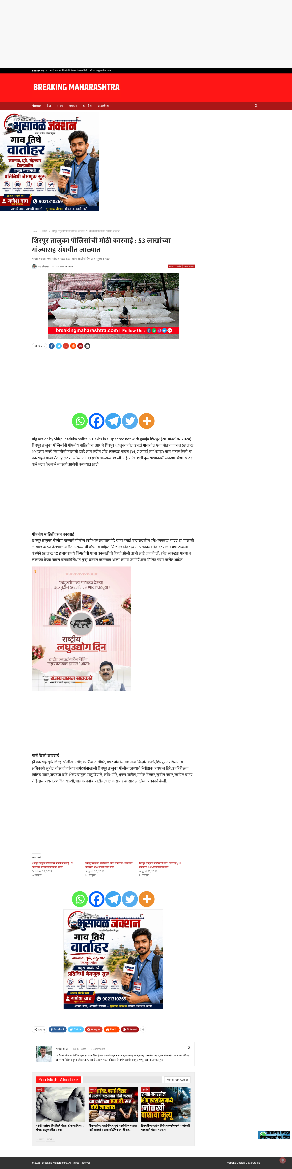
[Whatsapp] (80, 421)
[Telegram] (113, 421)
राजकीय (103, 106)
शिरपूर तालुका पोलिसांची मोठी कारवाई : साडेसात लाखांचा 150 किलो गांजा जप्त (108, 865)
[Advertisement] (146, 34)
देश (49, 106)
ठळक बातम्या (189, 266)
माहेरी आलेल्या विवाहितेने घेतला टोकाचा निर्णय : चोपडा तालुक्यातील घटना (80, 70)
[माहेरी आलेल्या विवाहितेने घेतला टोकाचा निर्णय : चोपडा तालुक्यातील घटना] (60, 1104)
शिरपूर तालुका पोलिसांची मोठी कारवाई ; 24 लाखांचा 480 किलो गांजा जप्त (160, 865)
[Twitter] (130, 421)
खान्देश (87, 106)
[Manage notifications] (282, 1160)
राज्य (60, 106)
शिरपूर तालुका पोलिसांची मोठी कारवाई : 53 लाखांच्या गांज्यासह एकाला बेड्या (52, 865)
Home (36, 106)
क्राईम (73, 106)
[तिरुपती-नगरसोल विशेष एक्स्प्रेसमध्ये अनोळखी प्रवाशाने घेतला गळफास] (165, 1104)
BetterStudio (253, 1162)
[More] (147, 421)
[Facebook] (96, 421)
